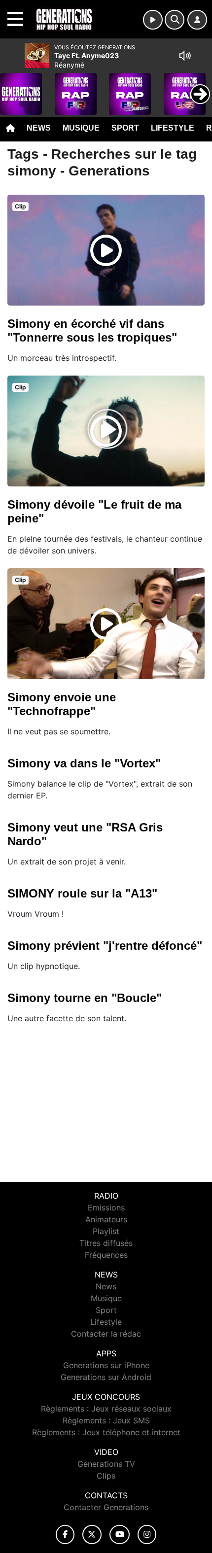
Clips (106, 1476)
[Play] (13, 87)
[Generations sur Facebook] (65, 1534)
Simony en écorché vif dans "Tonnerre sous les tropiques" (92, 330)
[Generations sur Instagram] (147, 1534)
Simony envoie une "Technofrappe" (61, 704)
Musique (81, 128)
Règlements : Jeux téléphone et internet (106, 1432)
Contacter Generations (106, 1507)
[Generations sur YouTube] (119, 1534)
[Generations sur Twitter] (92, 1534)
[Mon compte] (197, 20)
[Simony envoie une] (106, 624)
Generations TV (106, 1464)
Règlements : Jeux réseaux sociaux (106, 1409)
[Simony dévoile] (106, 431)
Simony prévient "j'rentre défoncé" (104, 945)
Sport (125, 128)
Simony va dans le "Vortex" (84, 763)
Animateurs (106, 1219)
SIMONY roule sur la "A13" (82, 893)
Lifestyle (172, 128)
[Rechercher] (174, 20)
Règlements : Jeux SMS (106, 1420)
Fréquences (106, 1255)
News (39, 128)
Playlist (106, 1231)
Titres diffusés (106, 1243)
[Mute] (184, 55)
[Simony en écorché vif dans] (106, 250)
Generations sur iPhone (106, 1365)
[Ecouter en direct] (153, 20)
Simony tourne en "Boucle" (84, 997)
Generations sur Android (106, 1377)
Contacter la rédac (106, 1334)
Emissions (106, 1207)
